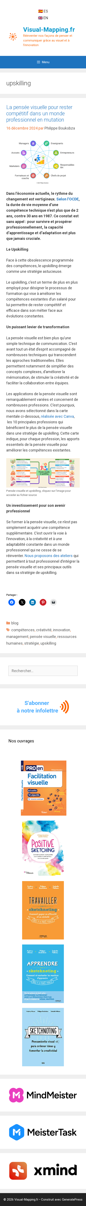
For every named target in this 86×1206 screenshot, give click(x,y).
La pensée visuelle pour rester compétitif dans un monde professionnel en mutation (39, 113)
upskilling (48, 643)
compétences (23, 630)
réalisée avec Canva (57, 416)
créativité (44, 630)
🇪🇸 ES (43, 11)
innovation (61, 630)
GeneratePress (72, 1199)
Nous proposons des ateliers (49, 555)
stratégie (31, 643)
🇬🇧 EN (43, 18)
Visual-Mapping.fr (49, 29)
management (17, 636)
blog (14, 623)
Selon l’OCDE (67, 199)
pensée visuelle (43, 636)
